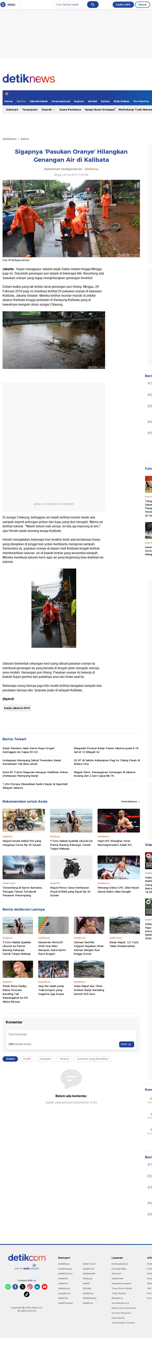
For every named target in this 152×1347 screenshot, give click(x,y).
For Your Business (121, 1313)
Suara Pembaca (70, 109)
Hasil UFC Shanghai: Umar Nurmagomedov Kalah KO (115, 842)
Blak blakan (122, 101)
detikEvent (117, 1278)
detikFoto (88, 1293)
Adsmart (12, 109)
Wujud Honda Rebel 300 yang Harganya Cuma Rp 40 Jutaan (22, 842)
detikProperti (65, 1303)
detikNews (9, 138)
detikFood (88, 1268)
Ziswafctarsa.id (120, 1303)
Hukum (79, 101)
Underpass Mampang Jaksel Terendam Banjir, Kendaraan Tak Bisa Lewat (32, 762)
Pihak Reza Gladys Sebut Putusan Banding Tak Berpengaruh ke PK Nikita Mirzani (15, 993)
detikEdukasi (65, 1268)
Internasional (61, 101)
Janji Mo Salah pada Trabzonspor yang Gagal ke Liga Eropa (51, 989)
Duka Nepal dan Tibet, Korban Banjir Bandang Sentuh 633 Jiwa (89, 989)
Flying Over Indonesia (124, 1308)
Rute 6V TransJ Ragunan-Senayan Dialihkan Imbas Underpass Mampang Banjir (35, 774)
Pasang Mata (119, 1268)
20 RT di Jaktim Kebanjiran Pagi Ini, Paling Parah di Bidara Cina (107, 762)
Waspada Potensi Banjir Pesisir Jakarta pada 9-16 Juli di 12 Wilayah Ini (106, 750)
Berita (21, 101)
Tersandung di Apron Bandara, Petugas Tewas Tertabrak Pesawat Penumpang (22, 891)
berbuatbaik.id (120, 1263)
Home (9, 101)
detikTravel (89, 1263)
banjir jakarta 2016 (17, 708)
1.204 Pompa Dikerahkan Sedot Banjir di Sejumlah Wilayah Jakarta (35, 785)
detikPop (88, 1303)
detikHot (63, 1283)
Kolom (105, 101)
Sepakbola (64, 1293)
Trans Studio (119, 1293)
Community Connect (123, 1322)
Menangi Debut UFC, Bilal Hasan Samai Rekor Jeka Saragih (118, 889)
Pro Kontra (141, 101)
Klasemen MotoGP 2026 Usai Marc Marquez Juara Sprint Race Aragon (52, 948)
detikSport (64, 1288)
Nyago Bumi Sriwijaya (100, 109)
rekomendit (118, 1318)
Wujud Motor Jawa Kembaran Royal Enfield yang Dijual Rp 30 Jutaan (70, 891)
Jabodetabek (38, 101)
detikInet (63, 1278)
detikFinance (65, 1273)
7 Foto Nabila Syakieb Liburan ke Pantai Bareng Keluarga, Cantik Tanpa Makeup (71, 844)
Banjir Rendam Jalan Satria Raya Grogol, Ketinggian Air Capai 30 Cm (29, 750)
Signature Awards (121, 1283)
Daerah (47, 109)
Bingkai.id (117, 1298)
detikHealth (89, 1273)
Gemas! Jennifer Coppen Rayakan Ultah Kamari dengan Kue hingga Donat (89, 948)
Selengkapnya (129, 801)
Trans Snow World (122, 1288)
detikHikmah (90, 1298)
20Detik (87, 1288)
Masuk (142, 4)
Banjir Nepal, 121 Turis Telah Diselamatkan (123, 944)
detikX (92, 101)
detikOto (63, 1298)
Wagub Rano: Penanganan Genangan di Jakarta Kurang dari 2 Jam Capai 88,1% (104, 774)
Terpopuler (30, 109)
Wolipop (87, 1278)
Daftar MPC (123, 4)
